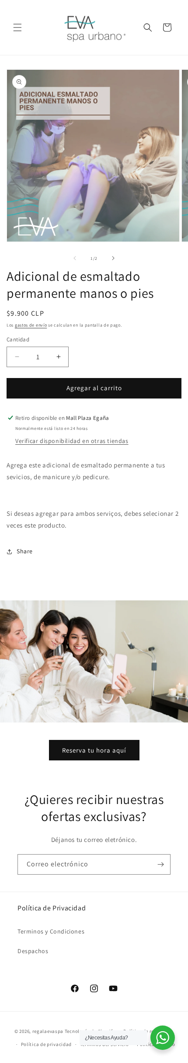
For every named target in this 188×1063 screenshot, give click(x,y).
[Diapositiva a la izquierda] (74, 258)
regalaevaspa (47, 1031)
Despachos (32, 951)
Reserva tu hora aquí (94, 750)
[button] (17, 27)
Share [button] (25, 551)
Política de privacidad (46, 1044)
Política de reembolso (148, 1031)
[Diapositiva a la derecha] (113, 258)
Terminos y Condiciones (50, 931)
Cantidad (18, 339)
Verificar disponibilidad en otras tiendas (72, 441)
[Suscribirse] (160, 864)
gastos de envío (31, 325)
